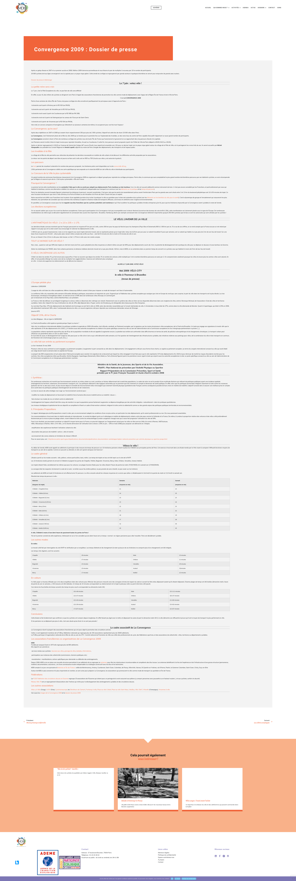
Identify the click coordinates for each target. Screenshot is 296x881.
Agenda (245, 7)
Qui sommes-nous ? (220, 7)
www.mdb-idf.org (120, 166)
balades (79, 651)
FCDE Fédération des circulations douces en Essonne (50, 678)
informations (86, 651)
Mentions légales (163, 853)
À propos (161, 860)
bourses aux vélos (58, 651)
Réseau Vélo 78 (36, 682)
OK (172, 878)
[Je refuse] (293, 878)
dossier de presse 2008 (73, 693)
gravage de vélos (70, 651)
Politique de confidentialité (167, 855)
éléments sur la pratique (129, 189)
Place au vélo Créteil (104, 690)
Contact (271, 7)
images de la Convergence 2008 (51, 693)
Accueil (208, 7)
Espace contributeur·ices (166, 857)
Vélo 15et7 (138, 690)
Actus (253, 7)
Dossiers (261, 7)
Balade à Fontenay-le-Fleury (131, 800)
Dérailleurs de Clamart (77, 690)
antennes (104, 662)
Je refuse (177, 878)
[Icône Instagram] (224, 856)
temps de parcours (148, 189)
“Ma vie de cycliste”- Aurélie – (68, 769)
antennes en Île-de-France (66, 667)
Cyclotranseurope (61, 690)
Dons (279, 7)
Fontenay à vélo (91, 690)
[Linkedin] (216, 856)
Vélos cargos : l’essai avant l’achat (198, 800)
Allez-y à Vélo (35, 690)
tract (34, 166)
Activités (235, 7)
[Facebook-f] (220, 856)
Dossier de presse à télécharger (41, 80)
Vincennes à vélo (164, 690)
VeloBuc (132, 690)
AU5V (48, 690)
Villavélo (146, 690)
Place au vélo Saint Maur (120, 690)
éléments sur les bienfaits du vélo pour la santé (163, 197)
